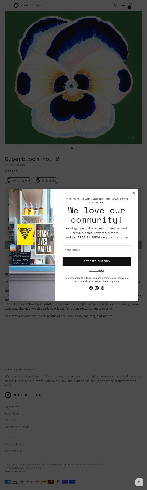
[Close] (134, 193)
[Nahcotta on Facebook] (91, 289)
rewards (100, 233)
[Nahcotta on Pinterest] (102, 289)
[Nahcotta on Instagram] (97, 289)
